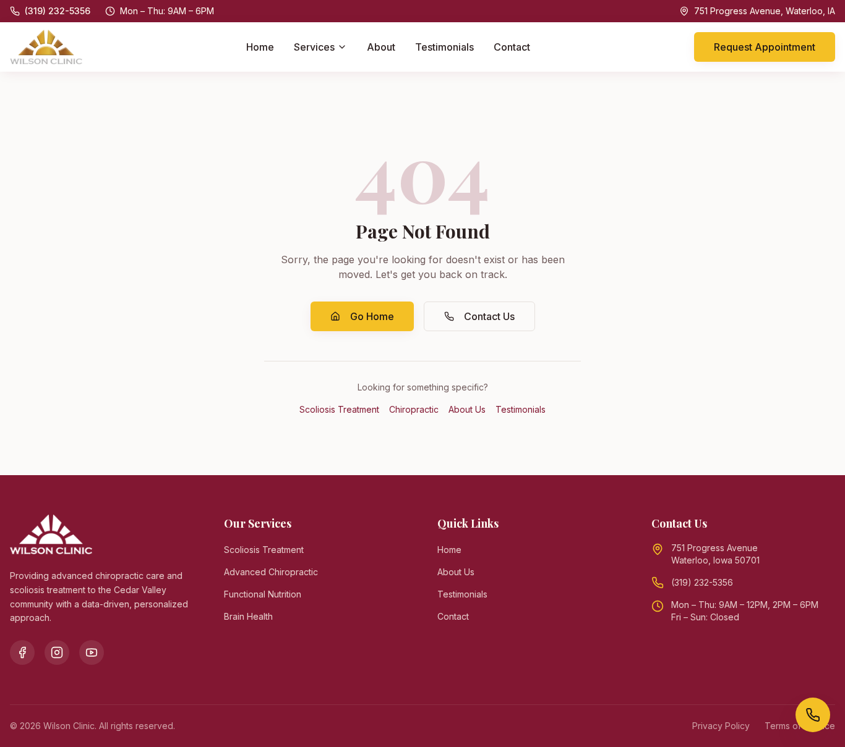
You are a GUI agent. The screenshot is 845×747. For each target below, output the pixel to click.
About (381, 47)
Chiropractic (414, 409)
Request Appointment (764, 47)
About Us (467, 409)
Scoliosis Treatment (339, 409)
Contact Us (489, 316)
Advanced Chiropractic (271, 572)
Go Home (372, 316)
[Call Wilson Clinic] (813, 715)
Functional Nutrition (262, 594)
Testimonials (444, 47)
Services (314, 47)
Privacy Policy (721, 725)
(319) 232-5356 (702, 582)
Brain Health (248, 616)
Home (260, 47)
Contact (512, 47)
